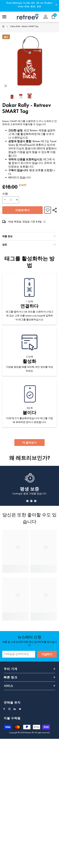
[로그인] (46, 17)
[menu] (4, 17)
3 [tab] (31, 501)
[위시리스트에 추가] (47, 210)
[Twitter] (20, 709)
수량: (5, 193)
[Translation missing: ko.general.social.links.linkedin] (14, 709)
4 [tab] (35, 501)
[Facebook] (4, 709)
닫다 (56, 5)
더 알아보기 (29, 442)
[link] (15, 567)
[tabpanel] (29, 486)
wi (54, 17)
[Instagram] (9, 709)
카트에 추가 (22, 210)
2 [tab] (27, 501)
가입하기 (46, 654)
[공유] (54, 210)
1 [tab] (23, 501)
